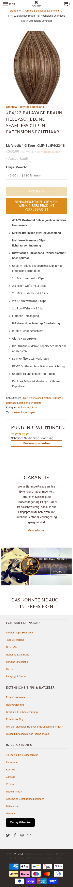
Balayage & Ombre (16, 676)
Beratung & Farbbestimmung (22, 712)
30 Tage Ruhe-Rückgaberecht (22, 755)
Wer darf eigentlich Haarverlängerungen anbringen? (34, 726)
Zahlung (10, 776)
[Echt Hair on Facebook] (15, 835)
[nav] (9, 4)
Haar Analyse (59, 571)
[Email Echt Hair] (29, 835)
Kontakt (10, 769)
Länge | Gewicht (16, 167)
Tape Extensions (15, 639)
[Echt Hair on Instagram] (22, 835)
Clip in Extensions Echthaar (36, 397)
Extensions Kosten (16, 697)
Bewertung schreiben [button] (36, 443)
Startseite (15, 10)
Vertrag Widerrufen (20, 822)
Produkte (36, 402)
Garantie (10, 813)
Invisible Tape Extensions (19, 632)
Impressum (12, 762)
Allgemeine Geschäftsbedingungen (25, 799)
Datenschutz (13, 806)
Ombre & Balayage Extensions (42, 10)
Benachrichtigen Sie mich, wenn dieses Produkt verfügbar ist (36, 205)
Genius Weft (12, 647)
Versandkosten (50, 152)
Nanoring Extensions (17, 654)
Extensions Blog (15, 719)
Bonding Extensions (17, 662)
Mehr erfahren (36, 530)
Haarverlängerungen (23, 412)
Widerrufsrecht (14, 791)
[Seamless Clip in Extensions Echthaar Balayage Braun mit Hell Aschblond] (36, 67)
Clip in (33, 407)
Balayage (23, 407)
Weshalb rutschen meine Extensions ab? (28, 734)
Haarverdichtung (15, 704)
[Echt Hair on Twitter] (8, 835)
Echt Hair (19, 854)
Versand (10, 784)
